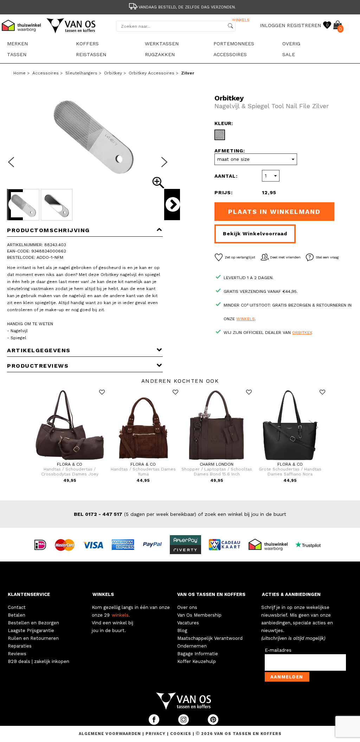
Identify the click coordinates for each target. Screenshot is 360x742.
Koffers (87, 43)
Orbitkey (113, 73)
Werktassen (162, 43)
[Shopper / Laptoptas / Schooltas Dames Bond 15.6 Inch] (216, 460)
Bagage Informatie (197, 653)
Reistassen (91, 54)
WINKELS (103, 594)
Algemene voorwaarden (110, 733)
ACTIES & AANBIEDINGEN (291, 594)
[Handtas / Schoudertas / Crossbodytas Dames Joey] (70, 460)
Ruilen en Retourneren (33, 638)
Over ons (187, 607)
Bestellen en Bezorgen (33, 622)
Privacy (156, 733)
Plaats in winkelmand (274, 211)
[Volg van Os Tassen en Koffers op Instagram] (184, 723)
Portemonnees (233, 43)
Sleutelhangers (81, 73)
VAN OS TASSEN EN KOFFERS (211, 594)
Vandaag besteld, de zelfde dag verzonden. (187, 7)
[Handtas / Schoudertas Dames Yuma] (143, 460)
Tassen (16, 54)
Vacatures (188, 622)
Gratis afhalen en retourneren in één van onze (187, 20)
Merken (17, 43)
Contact (17, 607)
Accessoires (230, 54)
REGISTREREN (304, 25)
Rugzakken (160, 54)
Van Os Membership (199, 615)
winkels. (121, 615)
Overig (291, 43)
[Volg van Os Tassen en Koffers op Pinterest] (213, 723)
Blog (182, 630)
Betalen (16, 615)
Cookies (180, 733)
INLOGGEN (272, 25)
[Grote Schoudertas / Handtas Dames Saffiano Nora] (290, 460)
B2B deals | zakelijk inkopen (38, 661)
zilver (187, 73)
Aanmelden (286, 676)
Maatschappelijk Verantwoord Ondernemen (210, 642)
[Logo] (71, 32)
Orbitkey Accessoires (151, 73)
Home (19, 73)
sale (288, 54)
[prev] (13, 166)
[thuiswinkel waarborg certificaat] (271, 544)
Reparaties (20, 646)
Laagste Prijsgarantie (31, 630)
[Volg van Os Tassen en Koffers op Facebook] (154, 723)
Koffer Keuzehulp (196, 661)
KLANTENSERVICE (29, 594)
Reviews (17, 653)
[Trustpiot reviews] (311, 544)
